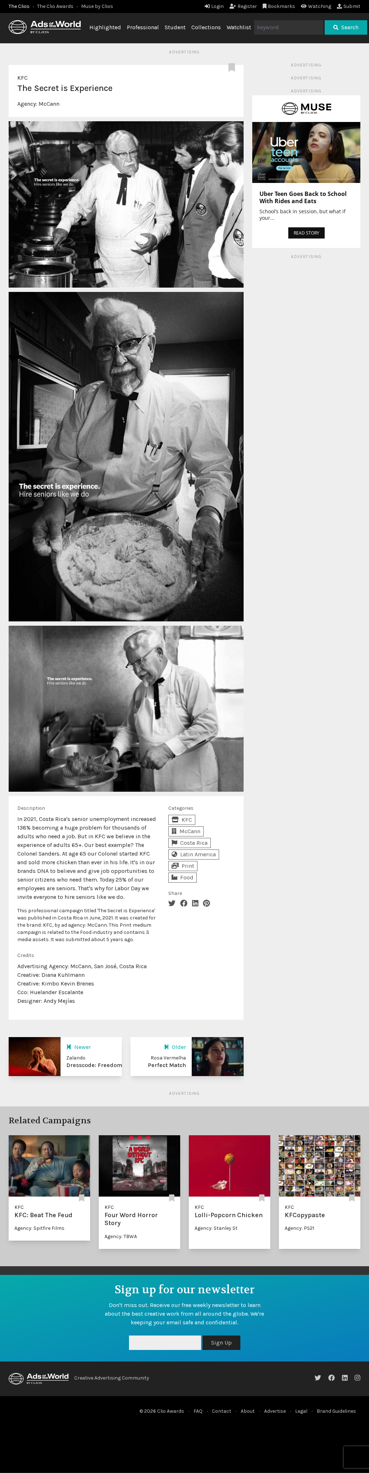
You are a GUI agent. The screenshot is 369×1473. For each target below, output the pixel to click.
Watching (319, 6)
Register (247, 6)
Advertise (275, 1411)
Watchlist (239, 27)
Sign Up (221, 1342)
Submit (351, 6)
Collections (206, 27)
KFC (22, 77)
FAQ (198, 1411)
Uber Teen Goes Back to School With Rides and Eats (303, 197)
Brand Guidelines (336, 1411)
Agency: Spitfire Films (39, 1228)
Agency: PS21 (299, 1228)
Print (188, 865)
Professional (143, 27)
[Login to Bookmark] (233, 68)
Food (187, 877)
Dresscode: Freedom (94, 1065)
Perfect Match (167, 1065)
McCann (49, 103)
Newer (82, 1047)
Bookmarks (281, 6)
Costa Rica (194, 842)
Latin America (198, 854)
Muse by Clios (97, 6)
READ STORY (306, 233)
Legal (301, 1411)
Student (175, 27)
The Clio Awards (55, 6)
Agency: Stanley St (216, 1228)
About (248, 1411)
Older (179, 1047)
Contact (221, 1411)
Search (350, 27)
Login (217, 6)
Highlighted (105, 27)
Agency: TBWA (121, 1236)
